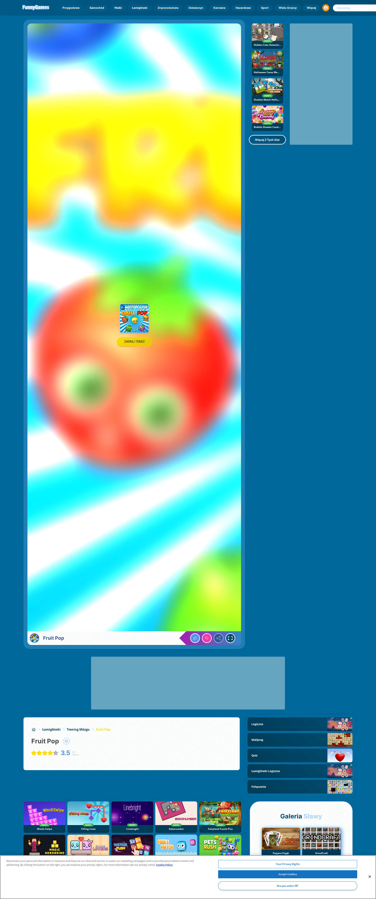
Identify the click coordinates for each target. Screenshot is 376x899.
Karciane (219, 7)
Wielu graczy (288, 7)
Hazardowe (243, 7)
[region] (188, 877)
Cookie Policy (164, 865)
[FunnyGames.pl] (33, 729)
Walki (118, 7)
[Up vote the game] (195, 638)
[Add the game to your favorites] (66, 741)
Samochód (97, 7)
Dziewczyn (196, 7)
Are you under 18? (287, 885)
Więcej (311, 7)
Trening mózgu (78, 729)
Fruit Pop (103, 729)
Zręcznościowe (168, 7)
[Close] (369, 876)
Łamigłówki (139, 7)
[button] (325, 7)
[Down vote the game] (207, 638)
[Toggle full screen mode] (230, 638)
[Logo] (36, 8)
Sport (264, 7)
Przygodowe (71, 7)
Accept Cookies (287, 874)
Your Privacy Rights (288, 864)
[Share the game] (218, 638)
